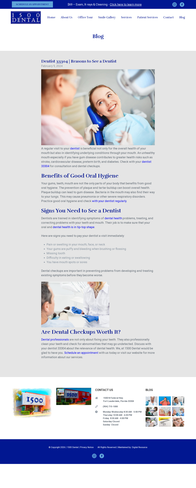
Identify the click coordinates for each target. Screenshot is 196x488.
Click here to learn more (126, 4)
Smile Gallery (107, 17)
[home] (26, 17)
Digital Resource (139, 447)
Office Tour (85, 17)
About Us (66, 17)
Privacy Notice (87, 447)
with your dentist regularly (109, 201)
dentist (75, 148)
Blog (182, 17)
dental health (113, 218)
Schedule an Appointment (32, 4)
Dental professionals (55, 339)
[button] (126, 17)
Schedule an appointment (81, 352)
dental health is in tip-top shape (73, 227)
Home (51, 17)
